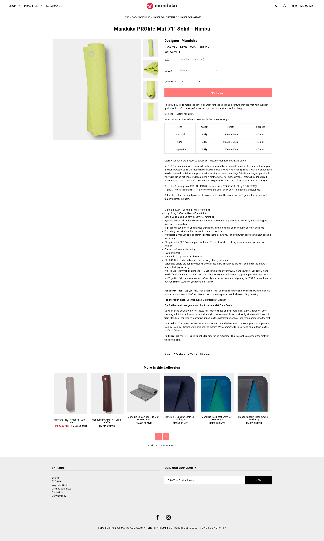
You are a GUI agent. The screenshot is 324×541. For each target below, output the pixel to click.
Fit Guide (56, 481)
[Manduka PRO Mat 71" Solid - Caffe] (107, 413)
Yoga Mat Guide (60, 485)
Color (168, 70)
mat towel (215, 177)
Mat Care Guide (223, 305)
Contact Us (57, 492)
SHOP (12, 5)
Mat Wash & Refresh (186, 294)
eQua (171, 281)
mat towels (182, 281)
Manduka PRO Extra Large (232, 160)
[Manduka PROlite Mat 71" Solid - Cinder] (70, 413)
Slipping (186, 327)
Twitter (193, 354)
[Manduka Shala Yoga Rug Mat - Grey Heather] (143, 410)
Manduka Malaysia (133, 528)
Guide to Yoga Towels (179, 180)
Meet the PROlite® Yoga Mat (178, 114)
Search (55, 478)
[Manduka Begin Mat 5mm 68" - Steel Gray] (254, 410)
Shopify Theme (157, 528)
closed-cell (198, 166)
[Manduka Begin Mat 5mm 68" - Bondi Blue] (217, 410)
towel (259, 327)
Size (166, 60)
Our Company (59, 496)
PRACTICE (31, 5)
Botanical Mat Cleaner (214, 300)
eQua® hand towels (238, 271)
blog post (215, 180)
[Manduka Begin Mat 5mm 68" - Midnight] (180, 410)
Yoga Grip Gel (240, 173)
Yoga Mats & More (141, 17)
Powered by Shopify (213, 528)
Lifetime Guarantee (250, 310)
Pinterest (206, 354)
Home (126, 17)
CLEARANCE (54, 5)
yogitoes (195, 281)
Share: (167, 354)
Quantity (170, 81)
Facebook (180, 354)
